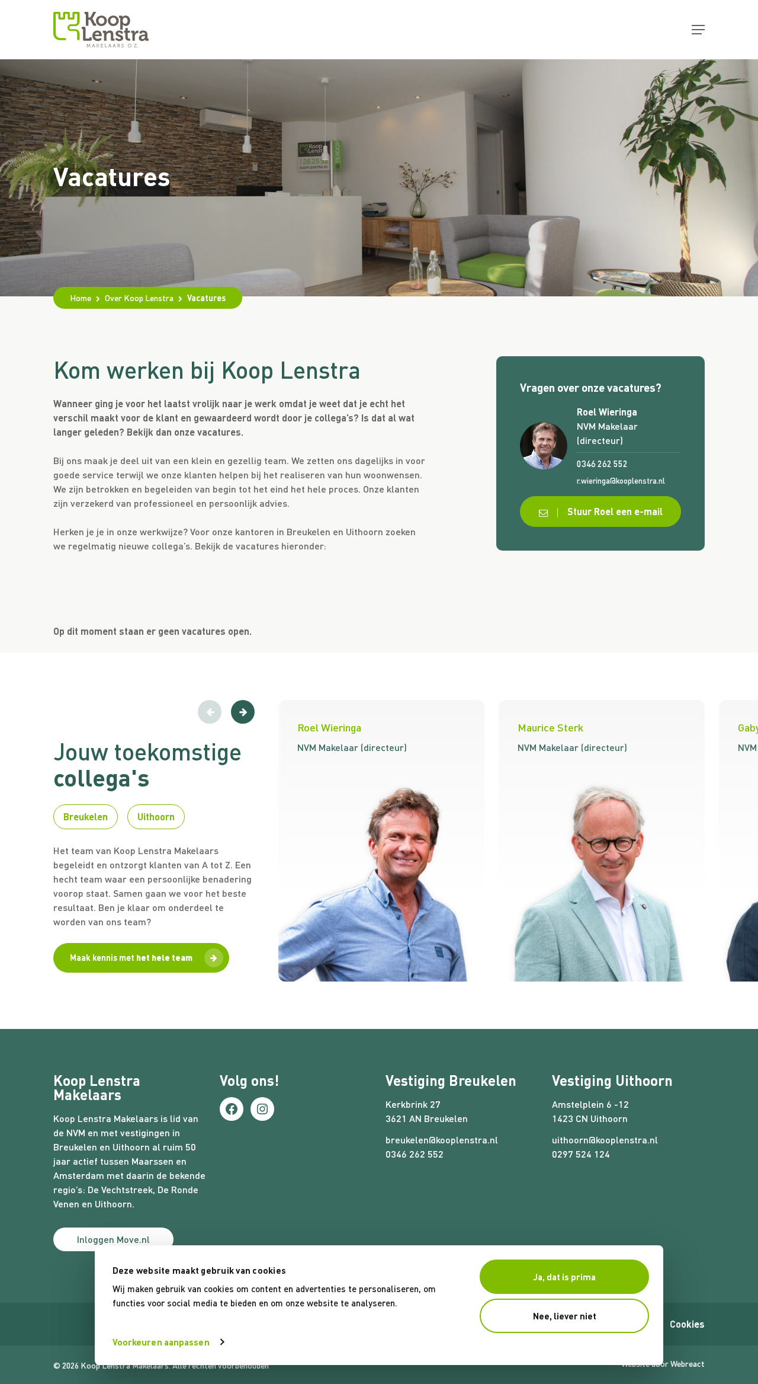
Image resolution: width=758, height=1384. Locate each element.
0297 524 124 (581, 1153)
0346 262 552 (415, 1153)
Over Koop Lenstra (139, 298)
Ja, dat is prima (565, 1276)
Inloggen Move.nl (113, 1239)
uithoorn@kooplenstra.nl (605, 1139)
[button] (698, 30)
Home (80, 298)
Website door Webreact (663, 1364)
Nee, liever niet (564, 1316)
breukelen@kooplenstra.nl (442, 1139)
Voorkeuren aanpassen (161, 1342)
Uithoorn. (114, 1203)
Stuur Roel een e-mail (614, 511)
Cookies (687, 1323)
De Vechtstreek (120, 1189)
